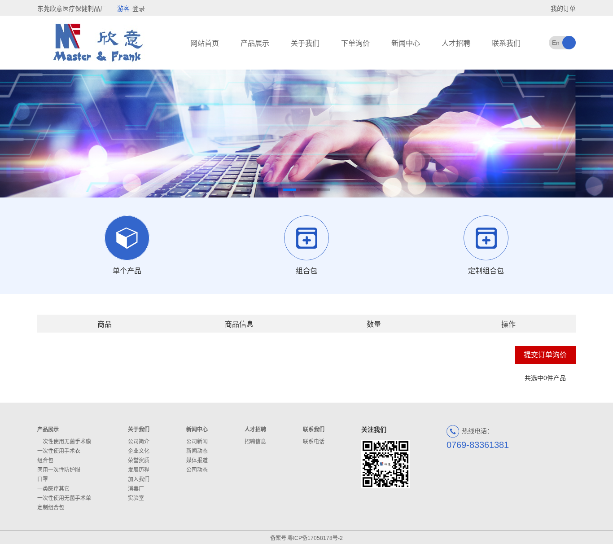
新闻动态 (197, 451)
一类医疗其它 (53, 489)
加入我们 (138, 479)
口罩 (42, 479)
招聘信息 (255, 442)
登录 (138, 8)
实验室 (136, 498)
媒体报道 (197, 460)
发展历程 (138, 470)
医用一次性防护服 (58, 470)
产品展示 (255, 43)
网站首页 (204, 43)
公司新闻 (197, 442)
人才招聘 (456, 43)
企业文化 (138, 451)
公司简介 (138, 442)
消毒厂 (136, 489)
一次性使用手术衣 (58, 451)
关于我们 (305, 43)
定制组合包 (50, 508)
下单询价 (355, 43)
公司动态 (197, 470)
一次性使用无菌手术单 (64, 498)
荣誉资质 (138, 460)
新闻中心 (405, 43)
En (556, 42)
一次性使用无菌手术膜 (64, 442)
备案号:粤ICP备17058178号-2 (306, 538)
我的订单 (563, 8)
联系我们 (506, 43)
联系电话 (313, 442)
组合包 (45, 460)
